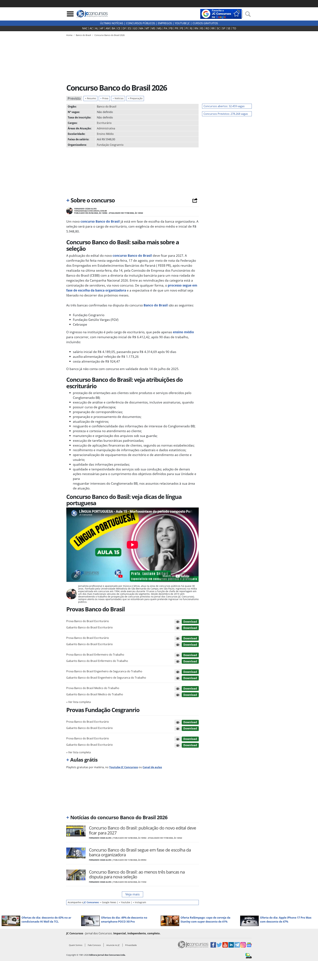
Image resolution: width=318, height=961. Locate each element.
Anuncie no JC (113, 945)
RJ (191, 28)
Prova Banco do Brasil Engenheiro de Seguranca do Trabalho (104, 671)
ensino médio (183, 332)
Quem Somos (75, 945)
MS (153, 28)
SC (218, 28)
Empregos (165, 23)
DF (124, 28)
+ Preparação (135, 98)
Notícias (118, 98)
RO (207, 28)
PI (187, 28)
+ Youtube (124, 902)
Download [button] (190, 621)
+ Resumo (90, 98)
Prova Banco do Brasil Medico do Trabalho (92, 688)
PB (171, 28)
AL (96, 28)
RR (213, 28)
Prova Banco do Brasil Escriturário (87, 621)
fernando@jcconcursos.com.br (90, 211)
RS (201, 28)
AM (108, 28)
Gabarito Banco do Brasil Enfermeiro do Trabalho (97, 661)
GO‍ (135, 28)
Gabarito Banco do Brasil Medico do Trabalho (94, 694)
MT (147, 28)
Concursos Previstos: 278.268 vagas (226, 114)
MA (141, 28)
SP (223, 28)
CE (118, 28)
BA (113, 28)
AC (91, 28)
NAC (84, 28)
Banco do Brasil (106, 106)
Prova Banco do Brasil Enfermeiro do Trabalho (95, 654)
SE (228, 28)
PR (176, 28)
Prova (104, 98)
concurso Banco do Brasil (100, 221)
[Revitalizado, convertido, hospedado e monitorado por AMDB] (248, 955)
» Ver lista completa (78, 702)
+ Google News (108, 902)
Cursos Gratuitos (205, 23)
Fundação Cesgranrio (110, 145)
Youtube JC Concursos (123, 767)
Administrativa (106, 128)
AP (102, 28)
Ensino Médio (105, 134)
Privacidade (131, 945)
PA (165, 28)
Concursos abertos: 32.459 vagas (224, 106)
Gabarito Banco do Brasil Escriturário (89, 627)
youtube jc (182, 23)
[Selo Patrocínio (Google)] (221, 13)
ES (129, 28)
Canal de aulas (152, 767)
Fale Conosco (94, 945)
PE (181, 28)
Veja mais (132, 894)
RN (196, 28)
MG (159, 28)
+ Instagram (139, 902)
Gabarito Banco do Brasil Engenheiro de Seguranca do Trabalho (106, 677)
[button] (177, 621)
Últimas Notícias (111, 23)
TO (234, 28)
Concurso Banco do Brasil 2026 (109, 35)
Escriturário (104, 123)
